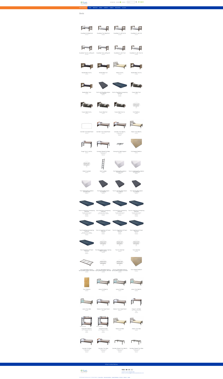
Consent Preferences (115, 377)
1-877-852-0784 (131, 371)
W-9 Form (121, 377)
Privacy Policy (100, 377)
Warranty (125, 377)
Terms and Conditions (107, 377)
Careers (129, 377)
